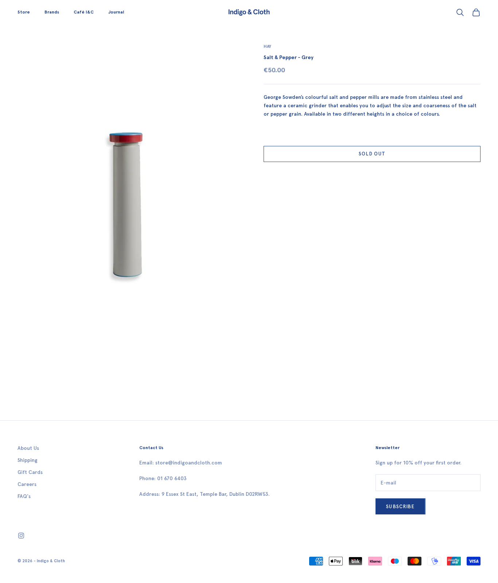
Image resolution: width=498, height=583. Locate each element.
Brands (51, 12)
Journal (116, 12)
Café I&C (84, 12)
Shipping (27, 460)
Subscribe (400, 506)
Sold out (372, 154)
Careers (26, 484)
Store (23, 12)
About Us (28, 448)
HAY (267, 46)
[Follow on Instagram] (21, 535)
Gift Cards (30, 472)
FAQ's (24, 496)
